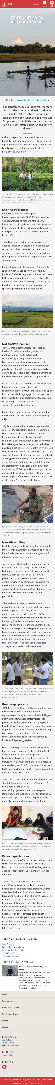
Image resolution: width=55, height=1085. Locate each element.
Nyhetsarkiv (41, 100)
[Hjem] (4, 4)
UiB (6, 100)
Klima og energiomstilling (22, 100)
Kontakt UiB (6, 1079)
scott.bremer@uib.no (10, 956)
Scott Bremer (7, 943)
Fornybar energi (8, 1001)
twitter (4, 1067)
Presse (28, 1079)
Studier (5, 1020)
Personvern (17, 1083)
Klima (4, 994)
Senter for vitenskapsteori (12, 950)
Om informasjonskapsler (42, 1079)
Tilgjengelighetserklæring (32, 1083)
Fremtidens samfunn (10, 1007)
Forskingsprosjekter (10, 1014)
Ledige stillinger (19, 1079)
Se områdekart (7, 1055)
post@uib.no (7, 1040)
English (36, 4)
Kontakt (5, 1027)
